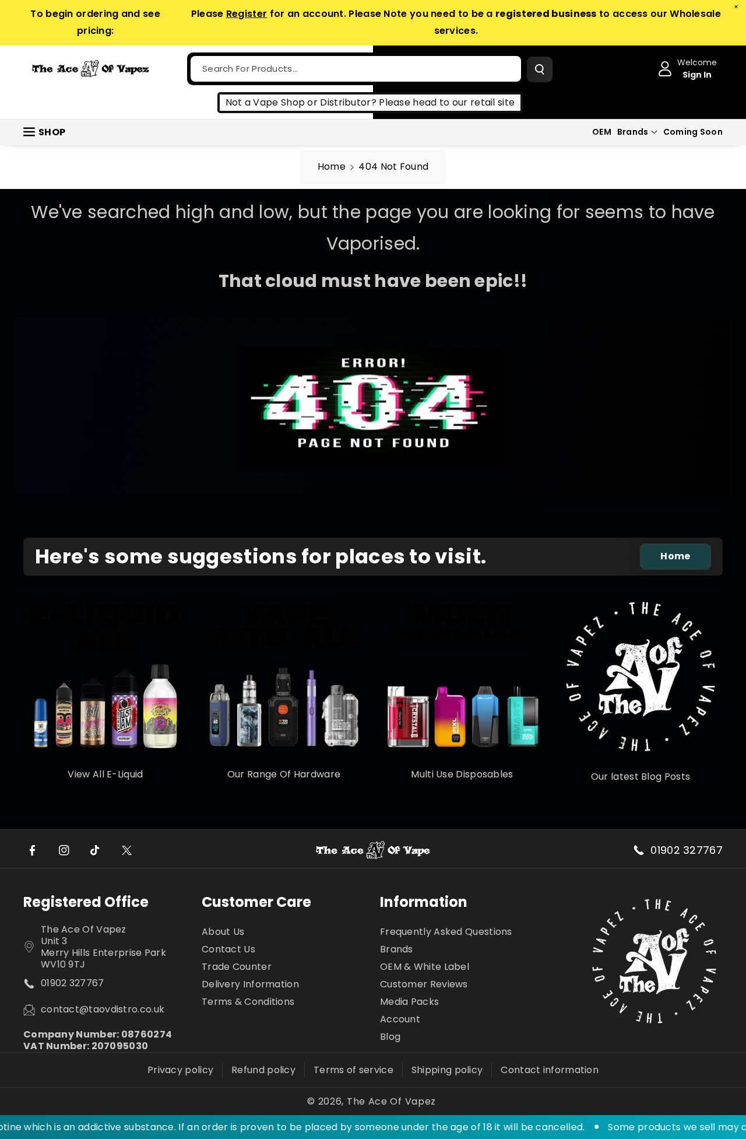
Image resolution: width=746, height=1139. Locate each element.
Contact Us (228, 949)
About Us (223, 932)
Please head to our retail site (447, 102)
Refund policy (263, 1070)
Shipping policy (447, 1070)
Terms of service (353, 1070)
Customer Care (256, 902)
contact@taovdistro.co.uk (102, 1009)
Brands (633, 132)
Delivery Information (250, 984)
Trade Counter (237, 966)
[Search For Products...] (540, 69)
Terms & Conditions (248, 1001)
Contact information (550, 1070)
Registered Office (86, 902)
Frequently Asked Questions (446, 932)
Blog (390, 1036)
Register (246, 13)
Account (400, 1019)
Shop (51, 132)
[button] (637, 132)
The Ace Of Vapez (391, 1102)
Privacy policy (180, 1070)
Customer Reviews (424, 984)
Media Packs (409, 1001)
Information (423, 902)
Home (332, 166)
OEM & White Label (424, 966)
